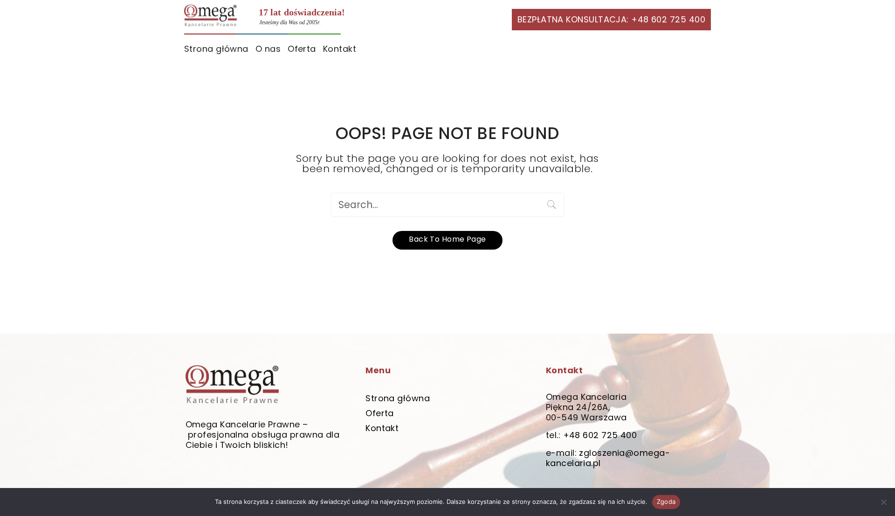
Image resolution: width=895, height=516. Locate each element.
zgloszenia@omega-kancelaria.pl (608, 458)
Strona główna (216, 49)
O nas (268, 49)
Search (552, 204)
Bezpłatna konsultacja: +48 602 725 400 (611, 19)
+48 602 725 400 (600, 435)
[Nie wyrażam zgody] (883, 502)
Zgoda (666, 501)
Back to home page (447, 239)
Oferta (302, 49)
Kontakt (339, 49)
